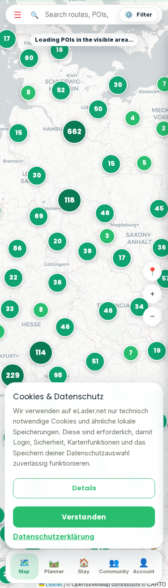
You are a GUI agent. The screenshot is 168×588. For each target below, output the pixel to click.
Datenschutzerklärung (53, 536)
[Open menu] (17, 14)
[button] (145, 164)
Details (84, 488)
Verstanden (84, 517)
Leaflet (53, 584)
